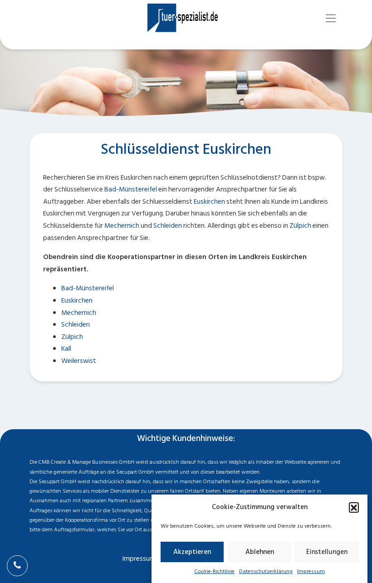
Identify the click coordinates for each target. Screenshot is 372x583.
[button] (353, 507)
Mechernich (121, 225)
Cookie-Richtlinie (214, 571)
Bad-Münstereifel (130, 189)
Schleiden (167, 225)
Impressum (311, 571)
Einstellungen (327, 552)
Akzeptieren (192, 552)
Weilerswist (78, 361)
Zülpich (300, 225)
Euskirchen (209, 201)
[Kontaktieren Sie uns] (17, 565)
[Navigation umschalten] (331, 18)
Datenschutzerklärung (266, 571)
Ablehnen (259, 552)
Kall (66, 348)
